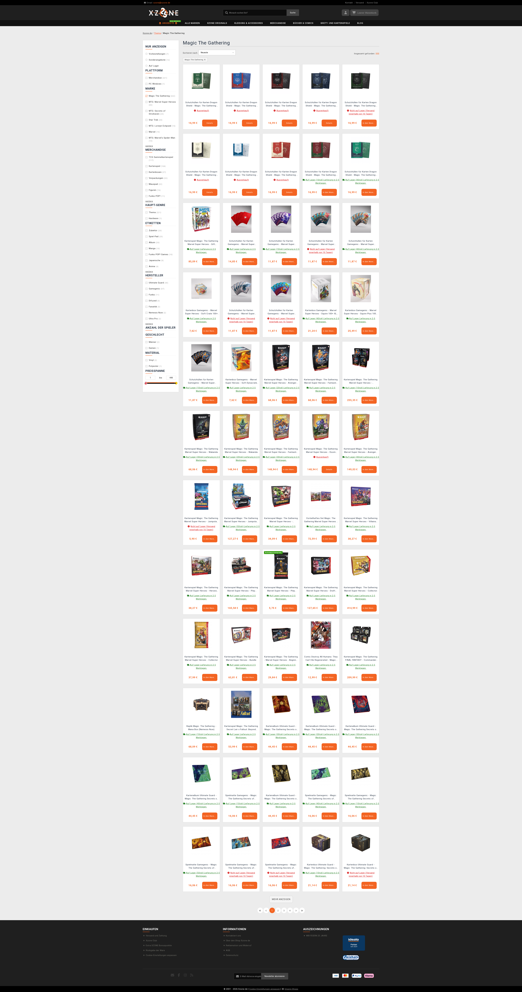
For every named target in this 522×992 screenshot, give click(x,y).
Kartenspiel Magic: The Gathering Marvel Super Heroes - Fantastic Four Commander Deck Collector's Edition (281, 451)
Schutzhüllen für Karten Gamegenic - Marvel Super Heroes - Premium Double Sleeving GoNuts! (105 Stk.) (361, 243)
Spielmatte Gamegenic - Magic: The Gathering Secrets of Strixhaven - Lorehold (201, 866)
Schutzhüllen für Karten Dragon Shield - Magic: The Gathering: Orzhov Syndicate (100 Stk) (201, 173)
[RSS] (192, 975)
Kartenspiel (157, 166)
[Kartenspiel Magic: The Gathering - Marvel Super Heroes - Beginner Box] (281, 635)
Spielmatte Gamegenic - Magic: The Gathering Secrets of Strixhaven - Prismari (281, 866)
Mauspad (155, 184)
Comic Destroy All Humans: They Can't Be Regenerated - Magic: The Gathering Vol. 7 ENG (321, 659)
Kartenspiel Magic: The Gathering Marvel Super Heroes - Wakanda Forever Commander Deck (201, 451)
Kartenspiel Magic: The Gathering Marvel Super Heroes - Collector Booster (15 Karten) (201, 659)
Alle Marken (192, 23)
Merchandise (278, 23)
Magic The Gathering (162, 96)
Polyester (155, 366)
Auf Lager (154, 66)
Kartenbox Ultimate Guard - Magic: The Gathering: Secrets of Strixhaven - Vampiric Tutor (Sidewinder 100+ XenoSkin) (360, 866)
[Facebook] (179, 975)
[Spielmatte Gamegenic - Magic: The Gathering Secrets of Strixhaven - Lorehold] (201, 843)
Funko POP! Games (161, 254)
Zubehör (155, 230)
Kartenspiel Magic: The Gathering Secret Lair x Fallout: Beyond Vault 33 (241, 728)
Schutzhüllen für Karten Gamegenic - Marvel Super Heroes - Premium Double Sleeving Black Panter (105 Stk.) (241, 312)
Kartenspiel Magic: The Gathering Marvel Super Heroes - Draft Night (321, 589)
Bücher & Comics (303, 23)
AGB (228, 950)
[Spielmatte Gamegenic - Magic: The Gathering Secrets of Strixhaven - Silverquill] (361, 773)
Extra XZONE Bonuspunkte (159, 945)
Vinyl (153, 360)
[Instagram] (185, 975)
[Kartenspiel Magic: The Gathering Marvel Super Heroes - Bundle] (241, 635)
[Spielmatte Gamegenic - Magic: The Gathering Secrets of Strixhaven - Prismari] (281, 843)
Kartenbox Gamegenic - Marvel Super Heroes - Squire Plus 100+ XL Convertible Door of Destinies (360, 312)
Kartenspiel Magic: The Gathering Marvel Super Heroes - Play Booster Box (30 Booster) (241, 589)
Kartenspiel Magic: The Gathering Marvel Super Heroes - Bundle (241, 658)
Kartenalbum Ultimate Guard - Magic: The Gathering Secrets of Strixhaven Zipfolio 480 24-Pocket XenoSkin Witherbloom (320, 728)
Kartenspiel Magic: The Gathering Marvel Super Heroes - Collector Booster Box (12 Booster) (360, 589)
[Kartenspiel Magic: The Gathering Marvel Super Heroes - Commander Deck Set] (361, 358)
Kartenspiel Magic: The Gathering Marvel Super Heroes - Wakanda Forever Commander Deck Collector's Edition (241, 451)
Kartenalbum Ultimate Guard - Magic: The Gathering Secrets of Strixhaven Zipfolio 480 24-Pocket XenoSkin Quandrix (201, 797)
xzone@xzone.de (158, 3)
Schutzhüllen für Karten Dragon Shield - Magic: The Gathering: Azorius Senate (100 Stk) (241, 173)
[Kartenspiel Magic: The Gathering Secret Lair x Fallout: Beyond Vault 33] (241, 704)
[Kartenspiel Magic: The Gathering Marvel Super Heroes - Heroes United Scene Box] (201, 566)
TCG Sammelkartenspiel (161, 158)
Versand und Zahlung (156, 936)
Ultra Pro (155, 318)
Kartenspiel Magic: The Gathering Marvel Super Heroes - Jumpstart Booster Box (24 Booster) (241, 520)
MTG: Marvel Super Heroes (162, 103)
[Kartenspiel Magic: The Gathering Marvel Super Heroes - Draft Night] (321, 566)
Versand (360, 3)
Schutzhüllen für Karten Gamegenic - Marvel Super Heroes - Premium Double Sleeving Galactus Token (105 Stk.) (281, 243)
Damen (154, 348)
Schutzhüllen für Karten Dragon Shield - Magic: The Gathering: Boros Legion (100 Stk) (281, 173)
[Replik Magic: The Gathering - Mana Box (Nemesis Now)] (201, 704)
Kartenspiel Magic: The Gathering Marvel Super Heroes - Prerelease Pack (281, 520)
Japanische (156, 260)
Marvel (154, 132)
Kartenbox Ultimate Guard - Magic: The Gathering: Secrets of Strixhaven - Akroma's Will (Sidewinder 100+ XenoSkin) (321, 866)
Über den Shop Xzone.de (238, 940)
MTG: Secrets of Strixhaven (157, 112)
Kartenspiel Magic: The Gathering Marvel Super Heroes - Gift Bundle (201, 243)
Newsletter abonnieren (275, 976)
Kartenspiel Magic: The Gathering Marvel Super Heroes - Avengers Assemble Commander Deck (281, 381)
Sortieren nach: (190, 53)
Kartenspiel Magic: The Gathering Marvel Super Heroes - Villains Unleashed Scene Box (360, 520)
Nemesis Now (157, 312)
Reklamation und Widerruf (239, 945)
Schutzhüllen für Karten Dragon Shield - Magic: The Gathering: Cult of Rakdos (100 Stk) (281, 104)
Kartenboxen (157, 172)
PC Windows (157, 84)
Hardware (155, 218)
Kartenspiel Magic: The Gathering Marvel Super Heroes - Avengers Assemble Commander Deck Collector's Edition (360, 451)
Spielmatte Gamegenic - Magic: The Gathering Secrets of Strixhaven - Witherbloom (241, 797)
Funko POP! (157, 196)
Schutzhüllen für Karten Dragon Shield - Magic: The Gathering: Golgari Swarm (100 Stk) (361, 104)
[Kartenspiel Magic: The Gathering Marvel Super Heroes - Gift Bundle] (201, 219)
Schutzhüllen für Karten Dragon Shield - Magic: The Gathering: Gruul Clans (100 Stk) (321, 173)
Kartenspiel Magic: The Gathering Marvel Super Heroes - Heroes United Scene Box (201, 589)
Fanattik (154, 306)
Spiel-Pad (156, 236)
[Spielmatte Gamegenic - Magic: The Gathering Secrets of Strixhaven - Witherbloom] (241, 773)
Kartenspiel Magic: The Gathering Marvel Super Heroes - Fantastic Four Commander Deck (321, 381)
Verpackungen (158, 178)
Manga (154, 248)
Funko (154, 294)
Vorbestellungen (159, 54)
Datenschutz (232, 955)
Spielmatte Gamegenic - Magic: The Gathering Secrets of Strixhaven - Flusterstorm (241, 866)
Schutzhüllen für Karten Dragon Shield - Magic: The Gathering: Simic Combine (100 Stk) (361, 173)
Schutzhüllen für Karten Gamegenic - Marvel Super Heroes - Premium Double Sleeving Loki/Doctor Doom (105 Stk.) (320, 243)
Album (154, 242)
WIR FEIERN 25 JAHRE (316, 936)
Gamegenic (156, 288)
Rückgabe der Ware (155, 950)
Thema (155, 212)
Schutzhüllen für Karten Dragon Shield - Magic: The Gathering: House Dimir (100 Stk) (321, 104)
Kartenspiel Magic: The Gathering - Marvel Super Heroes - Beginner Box (281, 659)
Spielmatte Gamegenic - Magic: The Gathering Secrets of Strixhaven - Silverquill (361, 797)
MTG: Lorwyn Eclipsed (162, 126)
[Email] (172, 975)
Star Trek (155, 120)
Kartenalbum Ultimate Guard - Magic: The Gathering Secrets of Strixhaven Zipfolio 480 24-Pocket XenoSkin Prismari (360, 728)
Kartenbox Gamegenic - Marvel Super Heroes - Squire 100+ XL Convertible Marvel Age (321, 312)
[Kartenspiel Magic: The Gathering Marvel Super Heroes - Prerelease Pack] (281, 496)
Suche (293, 12)
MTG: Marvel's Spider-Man (162, 139)
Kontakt (349, 3)
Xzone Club (372, 3)
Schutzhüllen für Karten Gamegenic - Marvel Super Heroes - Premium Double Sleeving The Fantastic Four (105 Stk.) (201, 381)
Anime (154, 266)
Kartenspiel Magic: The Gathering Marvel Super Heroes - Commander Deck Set (360, 381)
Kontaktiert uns (233, 936)
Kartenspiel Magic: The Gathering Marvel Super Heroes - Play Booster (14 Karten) (281, 589)
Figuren (155, 190)
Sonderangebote (159, 60)
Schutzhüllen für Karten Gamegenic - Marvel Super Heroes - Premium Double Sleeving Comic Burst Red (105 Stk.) (241, 243)
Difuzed (154, 300)
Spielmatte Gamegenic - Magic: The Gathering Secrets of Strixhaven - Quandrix (321, 797)
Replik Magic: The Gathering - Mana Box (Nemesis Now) (201, 728)
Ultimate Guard (158, 283)
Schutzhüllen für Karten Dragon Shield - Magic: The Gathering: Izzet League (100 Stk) (241, 104)
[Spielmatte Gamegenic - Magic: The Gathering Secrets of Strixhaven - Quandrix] (321, 773)
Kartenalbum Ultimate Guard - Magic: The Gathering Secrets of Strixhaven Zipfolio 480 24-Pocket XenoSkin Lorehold (281, 728)
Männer (154, 342)
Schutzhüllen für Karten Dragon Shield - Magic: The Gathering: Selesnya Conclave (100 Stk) (201, 104)
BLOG (360, 23)
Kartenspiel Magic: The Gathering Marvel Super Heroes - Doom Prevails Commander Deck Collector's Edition (321, 451)
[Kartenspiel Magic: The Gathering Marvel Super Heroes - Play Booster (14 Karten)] (281, 566)
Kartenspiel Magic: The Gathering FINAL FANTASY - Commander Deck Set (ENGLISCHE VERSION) (360, 659)
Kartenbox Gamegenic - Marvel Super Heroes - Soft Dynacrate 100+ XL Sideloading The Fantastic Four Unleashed (241, 381)
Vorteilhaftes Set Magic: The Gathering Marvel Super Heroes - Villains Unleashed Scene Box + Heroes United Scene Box (321, 520)
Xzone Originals (217, 23)
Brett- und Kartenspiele (335, 23)
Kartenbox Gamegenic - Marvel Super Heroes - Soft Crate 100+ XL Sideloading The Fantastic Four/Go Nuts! (201, 312)
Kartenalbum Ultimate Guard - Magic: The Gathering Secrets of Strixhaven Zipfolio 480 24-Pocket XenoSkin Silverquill (281, 797)
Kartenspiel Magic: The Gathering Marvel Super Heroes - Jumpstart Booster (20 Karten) (201, 520)
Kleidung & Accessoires (248, 23)
